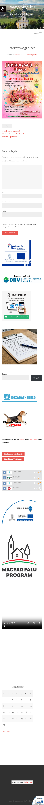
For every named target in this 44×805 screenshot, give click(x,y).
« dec (4, 732)
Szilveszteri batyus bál (11, 131)
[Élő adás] (4, 472)
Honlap (4, 211)
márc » (9, 732)
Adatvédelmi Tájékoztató (13, 459)
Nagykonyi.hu (22, 7)
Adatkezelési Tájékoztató (13, 454)
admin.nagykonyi (31, 54)
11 (26, 706)
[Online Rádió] (39, 472)
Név (3, 193)
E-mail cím (5, 202)
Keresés (4, 374)
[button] (3, 9)
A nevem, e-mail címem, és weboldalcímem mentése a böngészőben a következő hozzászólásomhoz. (19, 225)
